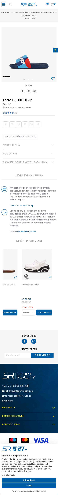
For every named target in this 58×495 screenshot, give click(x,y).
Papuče (7, 104)
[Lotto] (6, 76)
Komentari (10, 153)
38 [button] (31, 124)
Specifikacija (11, 145)
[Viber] (34, 91)
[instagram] (33, 341)
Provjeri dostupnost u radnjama (25, 162)
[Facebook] (23, 91)
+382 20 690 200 (20, 386)
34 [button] (6, 124)
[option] (29, 54)
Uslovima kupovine (26, 231)
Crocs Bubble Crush (30, 284)
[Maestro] (13, 440)
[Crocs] (26, 276)
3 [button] (33, 80)
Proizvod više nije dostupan (20, 136)
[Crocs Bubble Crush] (37, 264)
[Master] (25, 440)
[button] (53, 79)
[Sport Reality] (29, 5)
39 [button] (38, 124)
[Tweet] (28, 91)
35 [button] (12, 124)
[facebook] (24, 341)
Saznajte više (29, 18)
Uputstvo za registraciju (22, 205)
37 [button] (25, 124)
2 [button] (29, 80)
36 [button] (18, 124)
